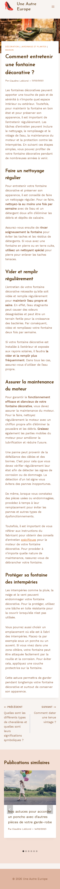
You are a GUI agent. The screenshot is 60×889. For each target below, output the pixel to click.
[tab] (23, 851)
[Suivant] (50, 809)
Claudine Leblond (19, 80)
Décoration (12, 46)
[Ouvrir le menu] (53, 6)
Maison (9, 50)
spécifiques (28, 539)
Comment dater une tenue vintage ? (45, 715)
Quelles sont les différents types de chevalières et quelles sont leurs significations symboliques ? (15, 724)
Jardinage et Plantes (33, 46)
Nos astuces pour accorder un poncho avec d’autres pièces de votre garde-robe (30, 816)
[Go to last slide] (10, 809)
